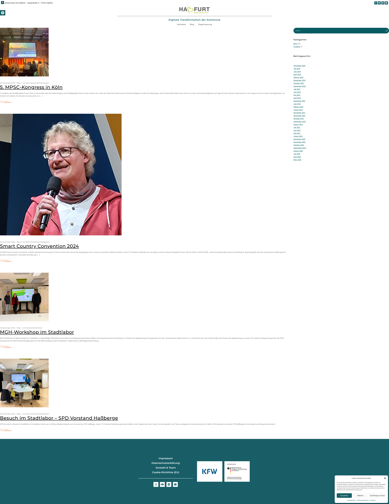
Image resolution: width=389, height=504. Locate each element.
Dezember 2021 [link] (299, 113)
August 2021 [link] (298, 124)
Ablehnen (360, 495)
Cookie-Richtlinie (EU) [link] (165, 472)
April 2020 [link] (297, 157)
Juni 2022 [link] (297, 104)
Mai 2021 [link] (296, 133)
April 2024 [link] (297, 74)
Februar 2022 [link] (298, 107)
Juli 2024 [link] (296, 68)
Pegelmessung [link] (205, 24)
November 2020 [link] (299, 142)
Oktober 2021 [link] (298, 118)
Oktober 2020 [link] (298, 145)
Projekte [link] (296, 46)
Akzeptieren (344, 495)
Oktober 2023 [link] (298, 83)
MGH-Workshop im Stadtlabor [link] (37, 332)
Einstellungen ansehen (377, 495)
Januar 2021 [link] (298, 136)
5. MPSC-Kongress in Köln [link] (31, 87)
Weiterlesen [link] (5, 102)
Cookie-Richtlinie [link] (351, 500)
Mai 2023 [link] (296, 95)
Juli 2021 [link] (296, 127)
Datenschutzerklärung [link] (363, 500)
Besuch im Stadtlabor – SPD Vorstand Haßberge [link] (59, 418)
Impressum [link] (373, 500)
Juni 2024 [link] (297, 71)
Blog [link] (192, 24)
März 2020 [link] (297, 160)
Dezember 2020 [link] (299, 139)
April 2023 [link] (297, 98)
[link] (2, 12)
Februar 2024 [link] (298, 77)
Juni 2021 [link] (297, 130)
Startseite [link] (181, 24)
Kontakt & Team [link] (166, 467)
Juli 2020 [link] (296, 154)
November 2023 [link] (299, 80)
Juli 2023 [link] (296, 89)
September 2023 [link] (299, 86)
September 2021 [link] (299, 121)
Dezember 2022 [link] (299, 101)
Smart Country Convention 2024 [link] (39, 246)
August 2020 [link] (298, 151)
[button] (385, 478)
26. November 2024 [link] (7, 83)
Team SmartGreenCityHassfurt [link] (35, 83)
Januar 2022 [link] (298, 110)
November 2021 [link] (299, 115)
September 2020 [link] (299, 148)
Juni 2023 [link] (297, 92)
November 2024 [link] (299, 65)
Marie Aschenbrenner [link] (32, 328)
